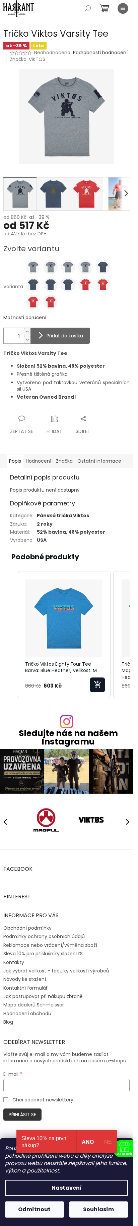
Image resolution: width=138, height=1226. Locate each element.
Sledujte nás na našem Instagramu (68, 737)
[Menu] (123, 8)
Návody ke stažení (24, 976)
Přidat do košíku (65, 335)
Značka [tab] (64, 461)
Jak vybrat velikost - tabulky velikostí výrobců (56, 968)
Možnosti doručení (24, 317)
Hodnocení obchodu (27, 1010)
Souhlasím (98, 1209)
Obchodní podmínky (27, 925)
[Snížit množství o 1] (27, 339)
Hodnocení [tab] (38, 461)
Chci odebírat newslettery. (43, 1097)
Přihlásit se (22, 1112)
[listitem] (64, 634)
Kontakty (13, 959)
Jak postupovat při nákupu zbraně (43, 994)
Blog (8, 1019)
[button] (10, 634)
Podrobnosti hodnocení (100, 52)
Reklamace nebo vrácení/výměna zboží (50, 942)
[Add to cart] (97, 684)
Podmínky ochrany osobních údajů (44, 934)
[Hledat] (87, 8)
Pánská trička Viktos (63, 515)
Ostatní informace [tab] (99, 461)
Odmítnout (34, 1209)
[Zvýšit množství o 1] (27, 332)
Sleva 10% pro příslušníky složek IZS (43, 951)
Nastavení (67, 1188)
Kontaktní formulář (25, 985)
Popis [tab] (15, 461)
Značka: (27, 59)
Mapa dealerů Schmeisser (33, 1002)
